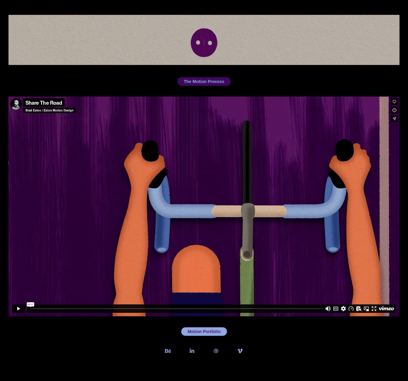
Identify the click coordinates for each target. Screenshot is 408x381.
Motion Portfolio (204, 331)
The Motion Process (204, 81)
